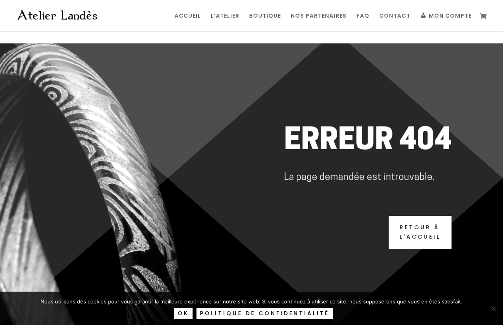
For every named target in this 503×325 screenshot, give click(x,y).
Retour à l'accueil (420, 232)
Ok (183, 313)
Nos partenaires (319, 16)
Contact (394, 16)
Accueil (187, 16)
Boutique (265, 16)
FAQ (362, 16)
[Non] (493, 308)
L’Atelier (225, 16)
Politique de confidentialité (264, 313)
